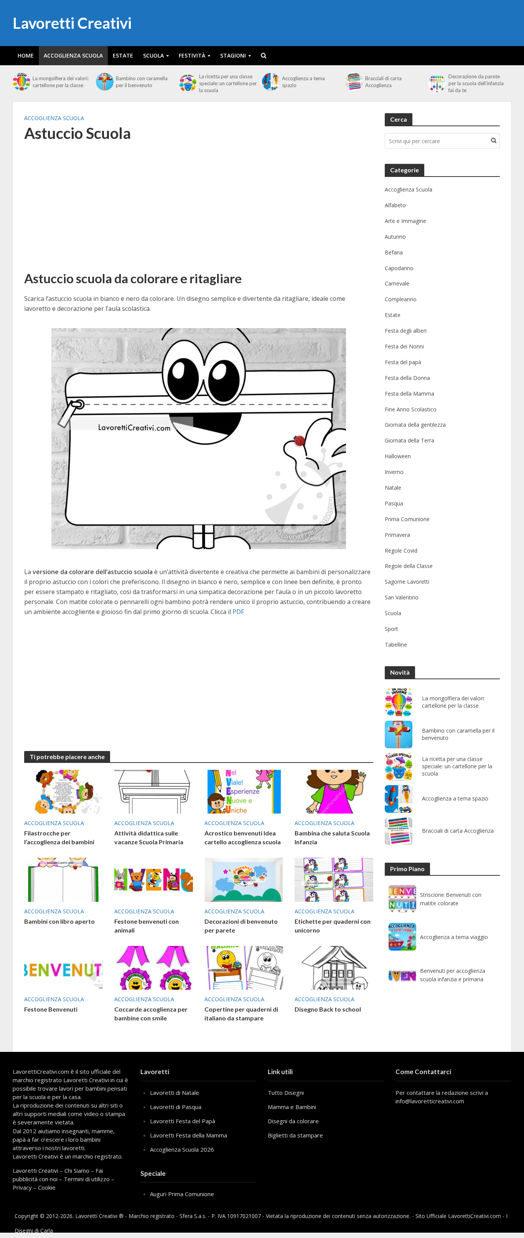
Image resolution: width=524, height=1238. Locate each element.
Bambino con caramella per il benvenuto (142, 81)
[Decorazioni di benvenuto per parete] (243, 879)
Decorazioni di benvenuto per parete (241, 926)
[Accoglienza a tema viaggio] (402, 937)
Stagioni (233, 55)
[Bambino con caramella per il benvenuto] (104, 82)
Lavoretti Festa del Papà (182, 1121)
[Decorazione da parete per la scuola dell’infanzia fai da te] (436, 83)
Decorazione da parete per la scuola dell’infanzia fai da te (476, 83)
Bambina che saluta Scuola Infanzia (332, 837)
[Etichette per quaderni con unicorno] (334, 879)
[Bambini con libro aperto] (63, 879)
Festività (192, 55)
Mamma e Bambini (292, 1107)
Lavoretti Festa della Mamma (188, 1135)
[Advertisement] (198, 211)
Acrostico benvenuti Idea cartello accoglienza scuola (242, 837)
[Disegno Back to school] (334, 967)
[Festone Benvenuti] (63, 967)
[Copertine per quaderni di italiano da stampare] (243, 967)
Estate (123, 55)
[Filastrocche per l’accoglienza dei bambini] (63, 791)
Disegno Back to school (328, 1009)
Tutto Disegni (286, 1092)
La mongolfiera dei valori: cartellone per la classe (61, 81)
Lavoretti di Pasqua (175, 1107)
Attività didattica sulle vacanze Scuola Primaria (148, 837)
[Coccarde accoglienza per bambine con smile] (153, 967)
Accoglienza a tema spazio (303, 81)
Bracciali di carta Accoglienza (383, 81)
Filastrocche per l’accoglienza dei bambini (59, 837)
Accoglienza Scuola (73, 55)
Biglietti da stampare (295, 1135)
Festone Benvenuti (50, 1009)
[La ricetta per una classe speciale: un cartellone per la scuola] (187, 83)
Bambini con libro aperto (59, 921)
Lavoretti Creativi (72, 23)
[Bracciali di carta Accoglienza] (353, 82)
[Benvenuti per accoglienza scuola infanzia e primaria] (402, 975)
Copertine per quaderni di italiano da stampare (241, 1013)
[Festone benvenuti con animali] (153, 879)
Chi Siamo (76, 1170)
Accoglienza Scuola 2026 (182, 1149)
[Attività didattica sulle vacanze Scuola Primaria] (153, 791)
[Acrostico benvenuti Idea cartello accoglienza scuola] (243, 791)
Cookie (47, 1187)
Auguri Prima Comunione (182, 1194)
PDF (238, 611)
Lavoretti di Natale (174, 1092)
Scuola (153, 55)
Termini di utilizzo (87, 1179)
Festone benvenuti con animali (146, 926)
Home (26, 55)
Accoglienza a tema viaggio (454, 937)
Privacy (22, 1187)
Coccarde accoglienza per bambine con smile (151, 1013)
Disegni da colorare (293, 1121)
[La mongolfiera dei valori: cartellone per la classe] (21, 82)
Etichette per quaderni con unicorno (333, 926)
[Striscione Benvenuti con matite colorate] (402, 899)
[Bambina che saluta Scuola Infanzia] (334, 791)
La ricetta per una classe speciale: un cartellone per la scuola (228, 83)
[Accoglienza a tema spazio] (270, 82)
